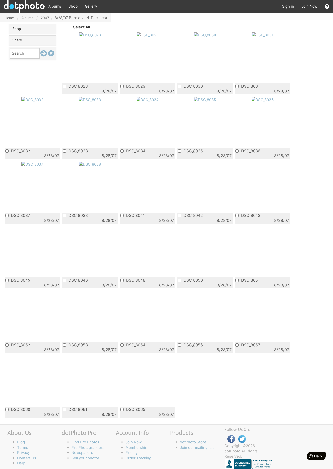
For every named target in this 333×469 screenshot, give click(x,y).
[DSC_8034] (148, 99)
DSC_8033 (77, 150)
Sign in (288, 6)
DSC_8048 (135, 280)
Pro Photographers (87, 447)
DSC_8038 (77, 215)
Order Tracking (138, 458)
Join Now (309, 6)
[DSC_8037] (32, 164)
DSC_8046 (77, 280)
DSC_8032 (20, 150)
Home (9, 18)
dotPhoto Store (193, 442)
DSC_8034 (135, 150)
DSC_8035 (192, 150)
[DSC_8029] (147, 34)
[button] (327, 6)
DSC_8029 (135, 86)
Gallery (91, 6)
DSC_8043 (250, 215)
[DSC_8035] (205, 99)
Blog (21, 442)
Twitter (242, 439)
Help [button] (21, 463)
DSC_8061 (77, 409)
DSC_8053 (77, 344)
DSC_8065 (135, 409)
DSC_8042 (192, 215)
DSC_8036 (250, 150)
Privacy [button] (23, 452)
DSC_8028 (77, 86)
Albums (54, 6)
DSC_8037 (20, 215)
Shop (73, 6)
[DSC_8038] (90, 164)
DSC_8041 (135, 215)
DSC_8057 (250, 344)
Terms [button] (22, 447)
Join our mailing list (197, 447)
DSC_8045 (20, 280)
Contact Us (26, 458)
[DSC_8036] (263, 99)
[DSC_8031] (262, 34)
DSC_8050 (192, 280)
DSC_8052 (20, 344)
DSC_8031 (250, 86)
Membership (136, 447)
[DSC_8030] (205, 34)
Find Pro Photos (85, 442)
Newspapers (82, 452)
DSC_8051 (250, 280)
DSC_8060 (20, 409)
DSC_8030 (192, 86)
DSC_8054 (135, 344)
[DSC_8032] (32, 99)
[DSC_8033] (90, 99)
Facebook (231, 439)
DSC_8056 (192, 344)
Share (17, 40)
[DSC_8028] (90, 34)
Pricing (132, 452)
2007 (45, 18)
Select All (81, 27)
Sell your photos (85, 458)
